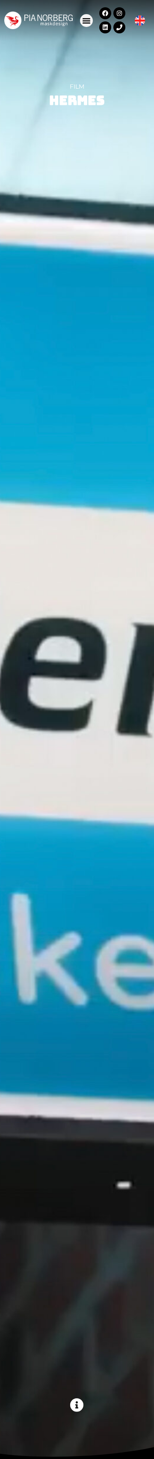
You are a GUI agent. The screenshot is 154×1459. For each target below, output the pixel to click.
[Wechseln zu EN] (139, 20)
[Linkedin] (105, 27)
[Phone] (119, 27)
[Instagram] (119, 13)
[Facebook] (105, 13)
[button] (86, 20)
